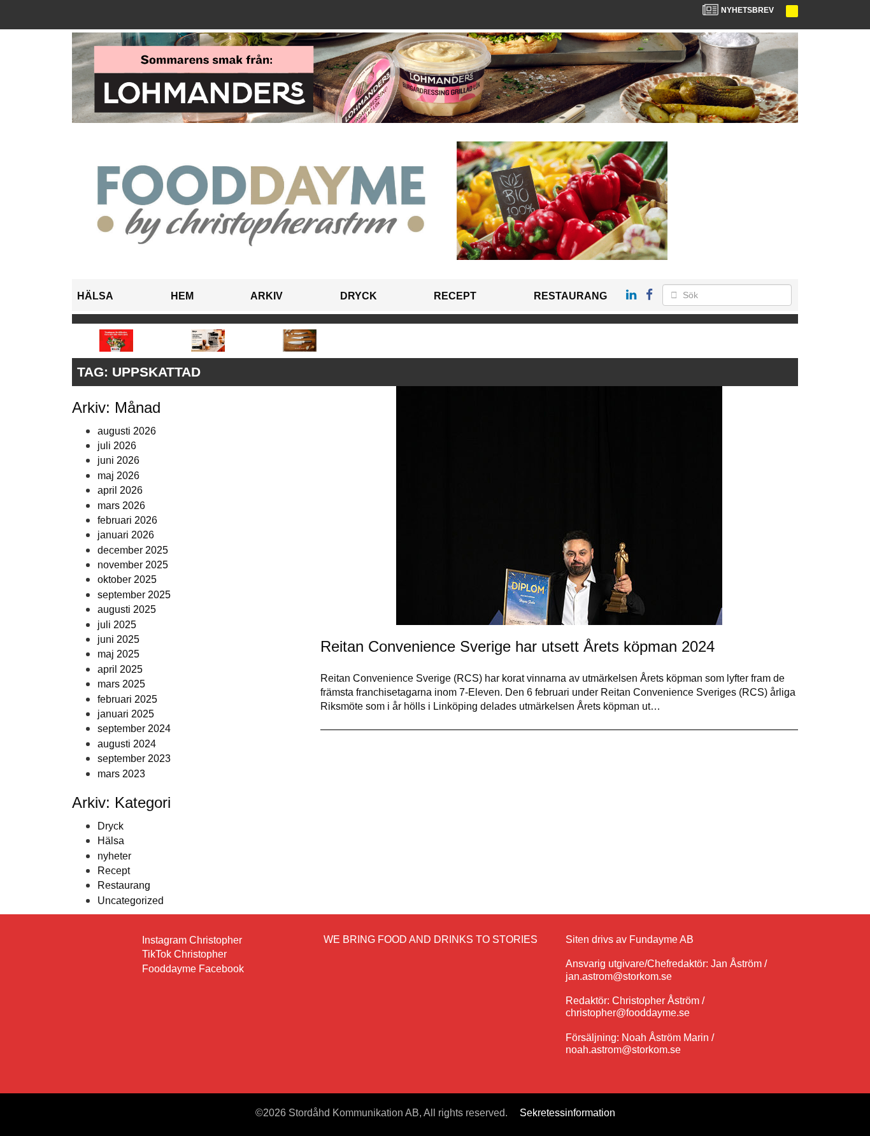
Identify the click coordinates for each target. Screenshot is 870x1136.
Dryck (358, 296)
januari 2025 (125, 713)
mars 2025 (121, 684)
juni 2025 (118, 639)
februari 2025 (127, 699)
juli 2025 (116, 624)
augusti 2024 (126, 743)
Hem (182, 296)
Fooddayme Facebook (193, 968)
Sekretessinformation (567, 1112)
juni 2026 (118, 460)
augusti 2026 (126, 431)
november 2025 (132, 564)
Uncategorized (130, 900)
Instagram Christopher (192, 940)
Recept (455, 296)
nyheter (114, 856)
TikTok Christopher (184, 954)
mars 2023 (121, 773)
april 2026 (120, 490)
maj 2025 (118, 654)
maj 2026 (118, 475)
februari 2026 (127, 520)
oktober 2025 (127, 579)
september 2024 (134, 728)
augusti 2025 (126, 609)
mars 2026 (121, 505)
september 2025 (134, 594)
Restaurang (570, 296)
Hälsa (95, 296)
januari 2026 (125, 534)
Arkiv (266, 296)
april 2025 (120, 669)
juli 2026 (116, 445)
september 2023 (134, 758)
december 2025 (132, 550)
